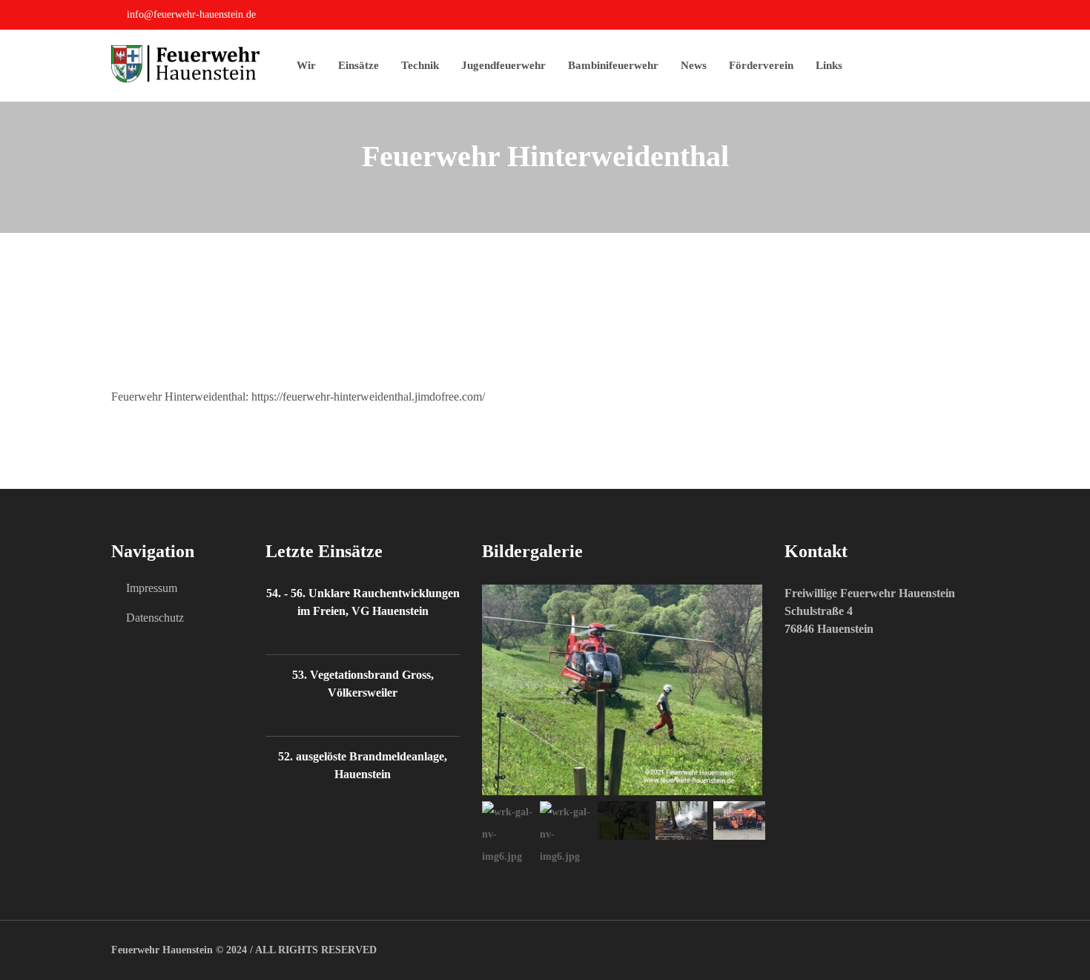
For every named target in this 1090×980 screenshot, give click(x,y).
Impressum (151, 588)
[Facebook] (975, 16)
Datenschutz (155, 617)
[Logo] (204, 63)
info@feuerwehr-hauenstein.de (191, 14)
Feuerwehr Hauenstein (162, 950)
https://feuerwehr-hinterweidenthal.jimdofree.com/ (368, 396)
